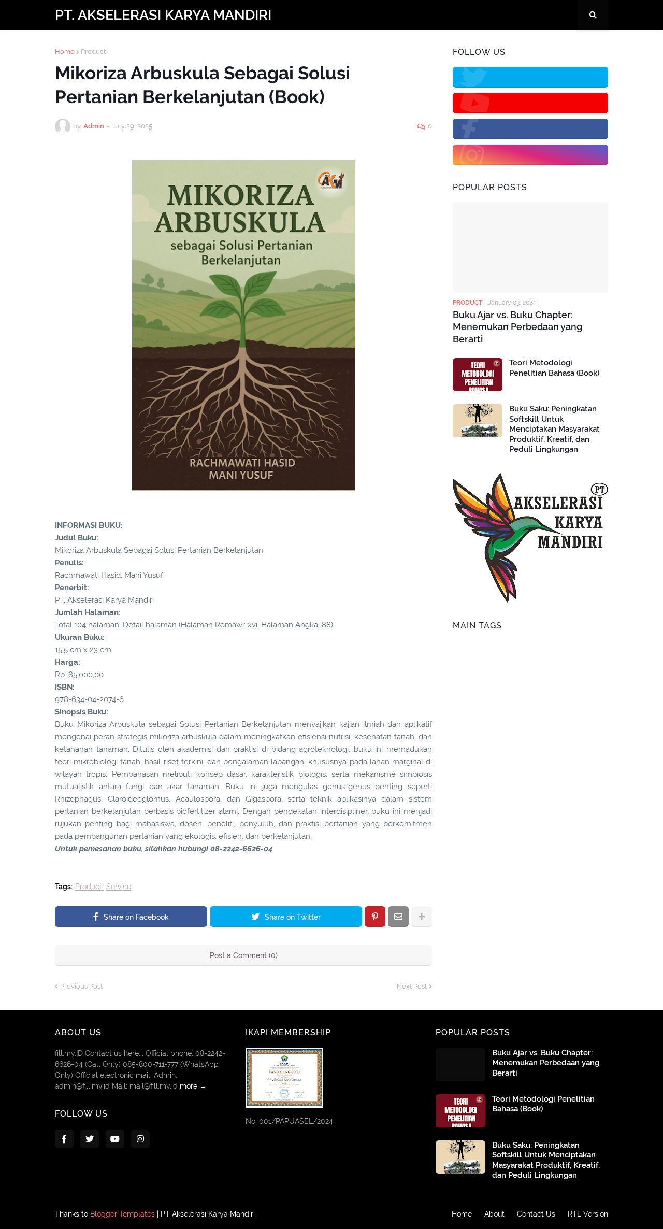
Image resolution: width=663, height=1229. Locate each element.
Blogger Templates (122, 1214)
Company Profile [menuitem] (128, 45)
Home (462, 1214)
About (494, 1214)
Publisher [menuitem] (346, 45)
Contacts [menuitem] (194, 45)
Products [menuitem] (247, 45)
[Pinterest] (375, 916)
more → (193, 1086)
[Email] (398, 916)
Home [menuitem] (71, 45)
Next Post (412, 986)
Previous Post (81, 986)
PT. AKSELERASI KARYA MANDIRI (163, 15)
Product (88, 887)
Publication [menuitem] (403, 45)
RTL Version (588, 1214)
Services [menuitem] (297, 45)
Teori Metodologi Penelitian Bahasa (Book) (554, 368)
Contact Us (536, 1214)
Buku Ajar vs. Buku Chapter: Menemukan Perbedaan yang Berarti (517, 327)
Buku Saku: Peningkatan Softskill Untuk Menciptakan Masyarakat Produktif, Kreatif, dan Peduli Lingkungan (554, 429)
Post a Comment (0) (244, 955)
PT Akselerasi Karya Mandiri (208, 1214)
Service (118, 887)
